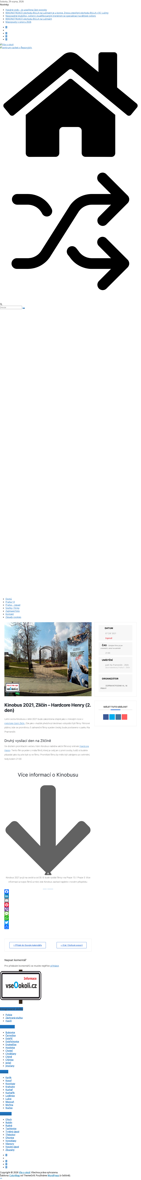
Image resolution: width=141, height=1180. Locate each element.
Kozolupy (10, 1083)
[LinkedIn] (48, 896)
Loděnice (10, 1095)
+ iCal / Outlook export (72, 945)
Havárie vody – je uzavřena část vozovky (26, 9)
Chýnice (9, 1059)
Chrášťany (11, 1053)
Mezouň (10, 1101)
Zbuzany (10, 1149)
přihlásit (54, 965)
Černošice (11, 1035)
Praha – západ (13, 604)
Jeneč (8, 1062)
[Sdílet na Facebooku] (106, 717)
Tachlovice (11, 1128)
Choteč (9, 1050)
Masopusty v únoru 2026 (18, 21)
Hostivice (10, 1047)
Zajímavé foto (13, 611)
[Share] (48, 927)
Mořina (9, 1104)
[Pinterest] (48, 905)
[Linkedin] (118, 717)
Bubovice (10, 1032)
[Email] (48, 900)
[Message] (48, 913)
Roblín (9, 1122)
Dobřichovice (12, 1041)
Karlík (8, 1077)
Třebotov (10, 1134)
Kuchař (9, 1089)
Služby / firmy (12, 608)
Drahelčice (11, 1044)
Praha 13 (10, 601)
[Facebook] (48, 891)
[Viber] (48, 909)
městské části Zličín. (14, 723)
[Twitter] (48, 922)
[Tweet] (112, 717)
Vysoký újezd (12, 1146)
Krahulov (10, 1086)
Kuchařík (10, 1092)
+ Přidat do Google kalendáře (27, 945)
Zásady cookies (13, 617)
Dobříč (9, 1038)
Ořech (9, 1119)
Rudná (9, 1125)
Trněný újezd (12, 1131)
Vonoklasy (11, 1140)
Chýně (9, 1056)
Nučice (9, 1107)
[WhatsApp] (48, 918)
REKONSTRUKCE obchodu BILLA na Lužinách (29, 18)
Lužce (8, 1098)
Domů (9, 598)
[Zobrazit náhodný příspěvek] (70, 301)
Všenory (10, 1143)
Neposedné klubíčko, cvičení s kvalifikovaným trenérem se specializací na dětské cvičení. (51, 15)
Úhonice (10, 1137)
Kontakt (10, 614)
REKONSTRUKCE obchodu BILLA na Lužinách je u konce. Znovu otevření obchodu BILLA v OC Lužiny (57, 12)
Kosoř (9, 1080)
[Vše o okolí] (70, 159)
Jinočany (10, 1065)
